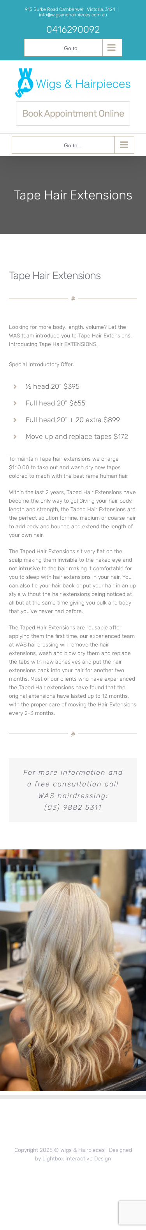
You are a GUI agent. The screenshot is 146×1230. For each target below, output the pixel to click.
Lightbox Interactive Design (76, 1158)
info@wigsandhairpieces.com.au (73, 14)
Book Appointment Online (73, 113)
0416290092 (73, 29)
